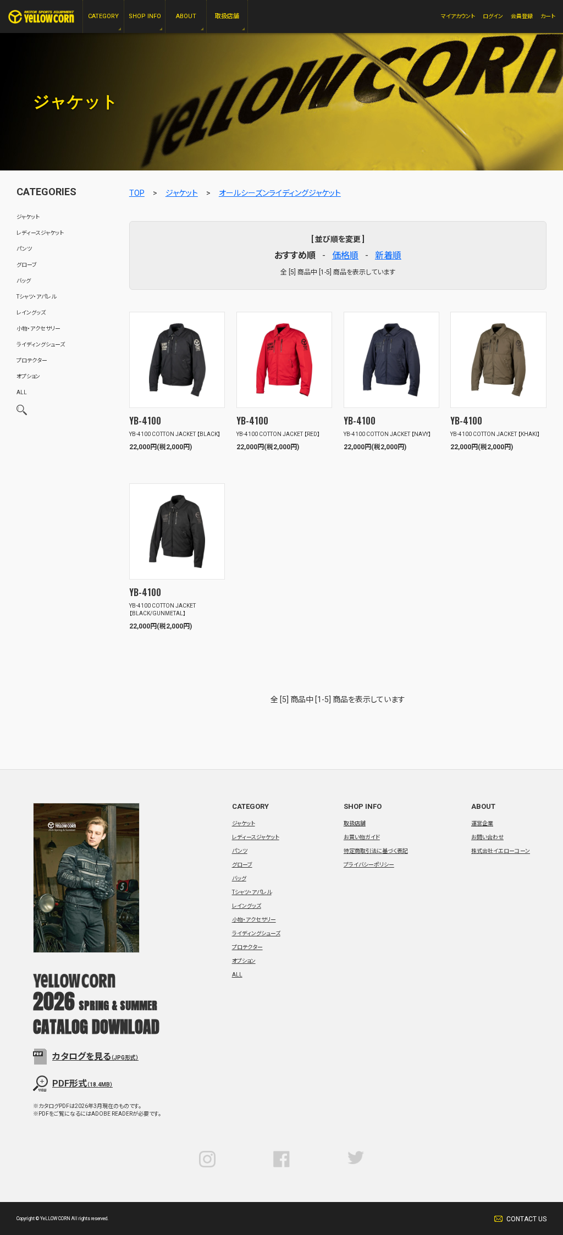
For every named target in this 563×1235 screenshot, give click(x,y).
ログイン (493, 16)
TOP (137, 193)
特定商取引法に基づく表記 (376, 851)
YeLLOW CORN (41, 17)
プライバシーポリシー (369, 865)
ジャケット (181, 193)
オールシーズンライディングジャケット (280, 193)
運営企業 (482, 823)
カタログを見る (95, 1056)
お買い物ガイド (362, 837)
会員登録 (522, 16)
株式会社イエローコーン (500, 851)
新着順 (388, 255)
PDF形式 (82, 1083)
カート (547, 16)
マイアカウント (458, 16)
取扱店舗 (355, 823)
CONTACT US (526, 1219)
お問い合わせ (487, 837)
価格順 (345, 255)
